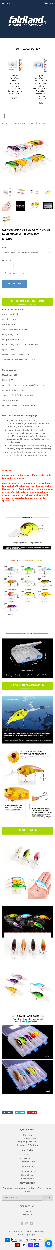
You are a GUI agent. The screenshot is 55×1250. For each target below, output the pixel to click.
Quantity (6, 260)
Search (27, 1155)
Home (5, 123)
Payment (27, 1135)
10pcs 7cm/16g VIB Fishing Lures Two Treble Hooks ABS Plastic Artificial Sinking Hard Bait (40, 87)
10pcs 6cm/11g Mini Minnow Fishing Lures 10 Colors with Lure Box (14, 84)
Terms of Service (27, 1158)
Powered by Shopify (26, 1234)
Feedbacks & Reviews (27, 1145)
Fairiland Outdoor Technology (30, 1231)
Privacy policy (27, 1178)
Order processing (27, 1138)
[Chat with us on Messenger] (48, 1243)
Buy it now (14, 283)
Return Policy (27, 1175)
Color (4, 247)
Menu (8, 3)
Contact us (28, 1211)
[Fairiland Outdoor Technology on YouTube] (31, 1224)
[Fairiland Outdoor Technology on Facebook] (21, 1224)
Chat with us (28, 1215)
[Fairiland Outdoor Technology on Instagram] (26, 1224)
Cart (51, 3)
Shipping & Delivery (27, 1141)
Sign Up (47, 1198)
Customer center (27, 1161)
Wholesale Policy (27, 1171)
